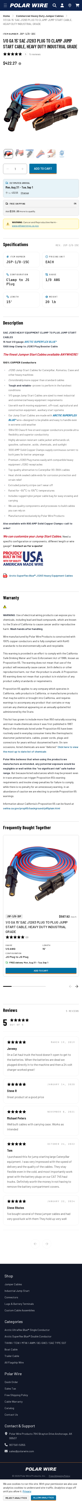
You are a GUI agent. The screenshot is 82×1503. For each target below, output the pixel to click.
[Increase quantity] (22, 168)
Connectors (11, 1297)
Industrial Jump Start (17, 1290)
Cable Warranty (14, 1401)
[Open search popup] (54, 5)
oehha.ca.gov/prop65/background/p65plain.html (31, 808)
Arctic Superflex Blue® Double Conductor (28, 1336)
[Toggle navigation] (5, 5)
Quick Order (11, 1382)
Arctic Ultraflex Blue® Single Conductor (27, 1329)
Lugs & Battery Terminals (19, 1303)
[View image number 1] (8, 153)
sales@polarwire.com (21, 1451)
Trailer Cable (12, 1356)
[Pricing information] (20, 64)
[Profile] (62, 5)
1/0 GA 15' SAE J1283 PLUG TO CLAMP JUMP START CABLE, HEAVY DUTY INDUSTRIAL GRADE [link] (37, 21)
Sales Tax (10, 1388)
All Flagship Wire (14, 1362)
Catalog (9, 1408)
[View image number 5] (51, 153)
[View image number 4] (40, 153)
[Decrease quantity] (7, 168)
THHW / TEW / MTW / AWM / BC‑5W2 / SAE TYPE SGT (35, 1342)
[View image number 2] (19, 153)
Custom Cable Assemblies (20, 1310)
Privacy (27, 1491)
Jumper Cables (13, 1284)
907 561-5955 (17, 1444)
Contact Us (11, 1414)
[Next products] (76, 986)
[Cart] (77, 5)
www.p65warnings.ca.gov (25, 225)
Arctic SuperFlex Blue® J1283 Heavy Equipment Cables (41, 575)
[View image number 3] (29, 153)
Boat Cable (11, 1349)
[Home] (29, 5)
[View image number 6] (61, 153)
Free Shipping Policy (16, 1395)
